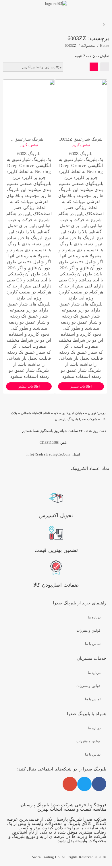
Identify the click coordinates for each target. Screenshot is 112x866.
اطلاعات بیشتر (29, 386)
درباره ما (94, 617)
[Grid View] (94, 67)
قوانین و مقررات (88, 630)
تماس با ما (93, 644)
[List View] (105, 67)
